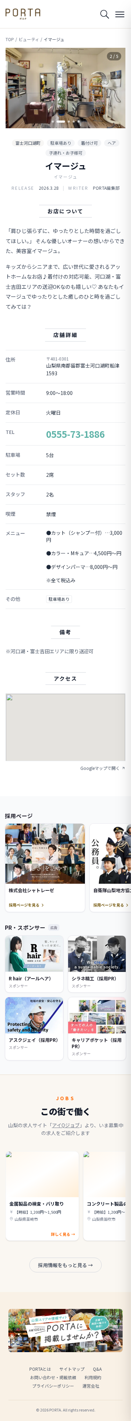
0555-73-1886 (75, 433)
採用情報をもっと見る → (65, 1264)
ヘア (112, 143)
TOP (10, 39)
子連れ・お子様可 (65, 153)
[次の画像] (114, 88)
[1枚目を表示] (53, 122)
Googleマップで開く (100, 768)
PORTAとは (40, 1369)
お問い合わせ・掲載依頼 (53, 1377)
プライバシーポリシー (53, 1386)
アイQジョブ (66, 1125)
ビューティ (29, 39)
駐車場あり (60, 143)
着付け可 (89, 143)
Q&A (97, 1369)
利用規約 (93, 1377)
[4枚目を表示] (74, 122)
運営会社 (90, 1386)
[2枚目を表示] (58, 122)
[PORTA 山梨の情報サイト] (23, 14)
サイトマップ (72, 1369)
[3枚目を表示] (65, 122)
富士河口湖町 (28, 143)
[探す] (104, 14)
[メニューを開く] (119, 14)
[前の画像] (17, 88)
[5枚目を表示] (79, 122)
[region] (65, 88)
